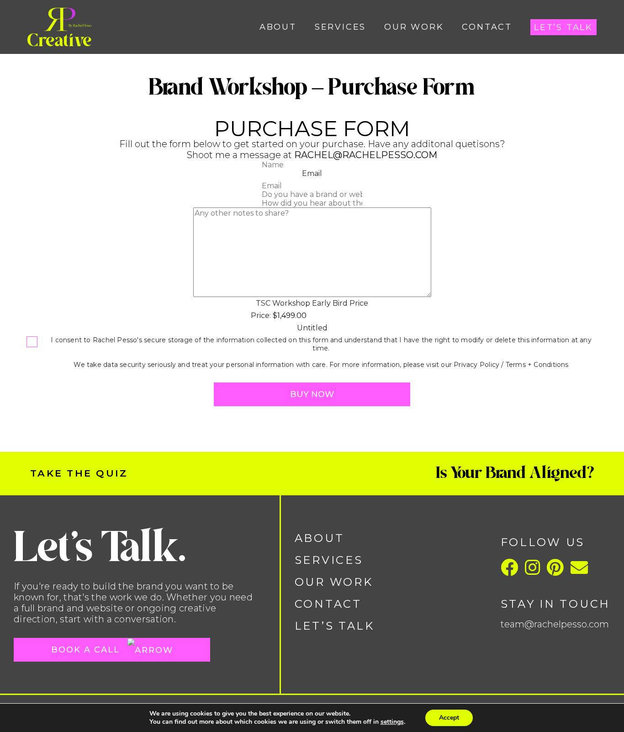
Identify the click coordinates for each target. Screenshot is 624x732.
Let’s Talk (563, 27)
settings (392, 722)
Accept (449, 717)
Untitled (312, 328)
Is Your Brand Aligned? (517, 473)
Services (340, 27)
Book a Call (87, 650)
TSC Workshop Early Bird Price (312, 303)
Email (312, 173)
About (277, 27)
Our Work (414, 27)
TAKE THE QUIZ (79, 473)
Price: (261, 315)
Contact (487, 27)
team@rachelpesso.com (555, 624)
